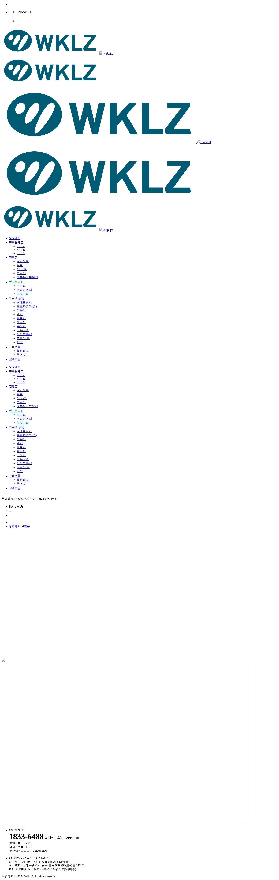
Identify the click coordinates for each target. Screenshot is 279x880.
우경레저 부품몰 (19, 526)
